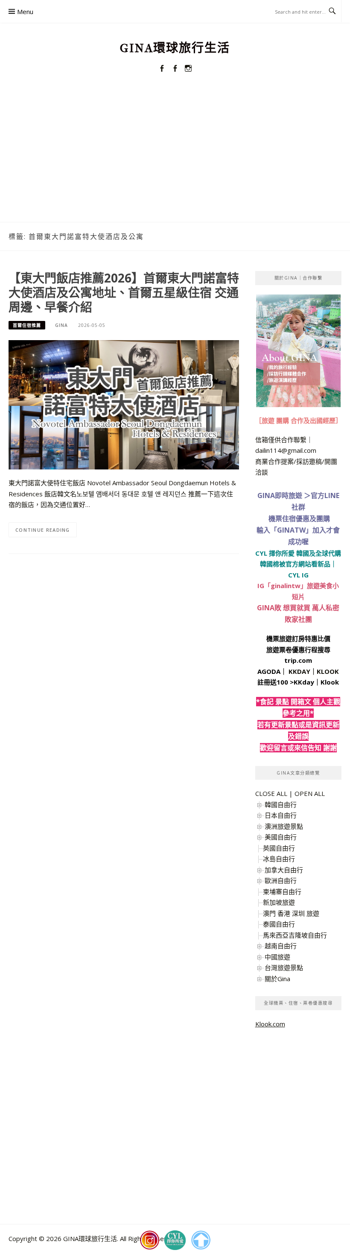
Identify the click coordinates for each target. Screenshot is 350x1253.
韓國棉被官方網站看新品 (295, 563)
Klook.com (270, 1024)
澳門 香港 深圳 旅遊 (291, 913)
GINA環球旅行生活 (175, 48)
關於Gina (277, 978)
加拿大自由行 (284, 869)
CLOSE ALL (271, 793)
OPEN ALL (310, 793)
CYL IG (298, 575)
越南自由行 (281, 945)
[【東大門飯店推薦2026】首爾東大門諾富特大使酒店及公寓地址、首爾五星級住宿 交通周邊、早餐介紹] (124, 404)
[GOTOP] (201, 1240)
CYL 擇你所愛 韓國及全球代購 (298, 553)
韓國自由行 (281, 804)
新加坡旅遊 (279, 902)
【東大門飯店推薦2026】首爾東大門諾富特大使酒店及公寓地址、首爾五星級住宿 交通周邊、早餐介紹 (124, 292)
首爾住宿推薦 (27, 325)
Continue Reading (42, 530)
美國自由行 (281, 837)
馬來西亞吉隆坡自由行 (295, 935)
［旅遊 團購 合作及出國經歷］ (298, 420)
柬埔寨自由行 (282, 891)
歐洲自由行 (281, 880)
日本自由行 (281, 815)
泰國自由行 (279, 924)
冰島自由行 (279, 858)
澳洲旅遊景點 (284, 826)
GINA (61, 325)
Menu (25, 11)
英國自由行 (279, 848)
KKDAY (299, 671)
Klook (330, 682)
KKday (304, 682)
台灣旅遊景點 (284, 967)
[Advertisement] (175, 158)
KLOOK (328, 671)
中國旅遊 (277, 957)
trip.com (298, 660)
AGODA (268, 671)
